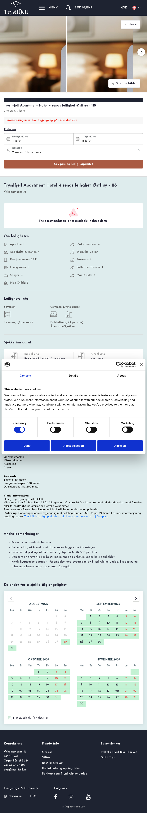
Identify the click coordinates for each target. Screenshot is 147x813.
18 (117, 629)
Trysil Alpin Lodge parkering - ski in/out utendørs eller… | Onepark (66, 516)
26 (126, 635)
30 (65, 641)
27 (134, 635)
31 (12, 648)
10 (108, 623)
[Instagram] (71, 797)
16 (99, 629)
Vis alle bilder (126, 83)
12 (126, 623)
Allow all (120, 445)
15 (90, 629)
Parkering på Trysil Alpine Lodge (64, 773)
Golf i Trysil (108, 757)
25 (117, 635)
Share (132, 24)
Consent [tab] (25, 375)
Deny (27, 445)
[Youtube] (88, 797)
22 (90, 635)
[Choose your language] (137, 7)
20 (135, 629)
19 (126, 629)
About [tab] (121, 375)
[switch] (55, 430)
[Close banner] (141, 364)
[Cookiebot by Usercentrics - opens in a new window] (119, 364)
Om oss (47, 752)
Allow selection (73, 445)
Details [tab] (73, 375)
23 (99, 635)
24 (108, 635)
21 (81, 635)
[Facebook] (55, 797)
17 (108, 629)
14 (81, 629)
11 (117, 623)
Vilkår (46, 757)
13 (135, 623)
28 (81, 641)
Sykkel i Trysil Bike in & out (119, 752)
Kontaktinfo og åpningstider (61, 768)
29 (90, 641)
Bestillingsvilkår (52, 763)
